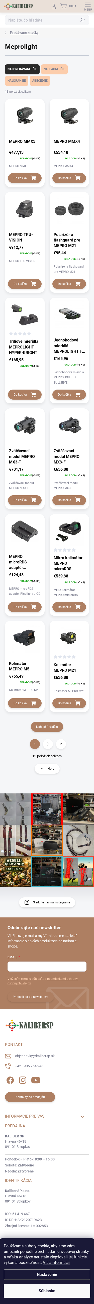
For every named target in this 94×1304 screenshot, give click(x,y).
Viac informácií (56, 1262)
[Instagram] (22, 1079)
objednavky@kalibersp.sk (35, 1056)
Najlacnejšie (54, 69)
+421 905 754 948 (29, 1066)
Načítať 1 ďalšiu (47, 727)
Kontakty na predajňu (30, 1097)
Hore (51, 768)
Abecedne (40, 80)
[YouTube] (35, 1079)
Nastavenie (47, 1274)
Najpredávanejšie (22, 69)
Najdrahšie (17, 80)
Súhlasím (47, 1290)
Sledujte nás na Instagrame (51, 902)
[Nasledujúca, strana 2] (48, 744)
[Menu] (87, 6)
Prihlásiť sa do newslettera (31, 997)
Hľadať (82, 20)
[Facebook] (9, 1079)
